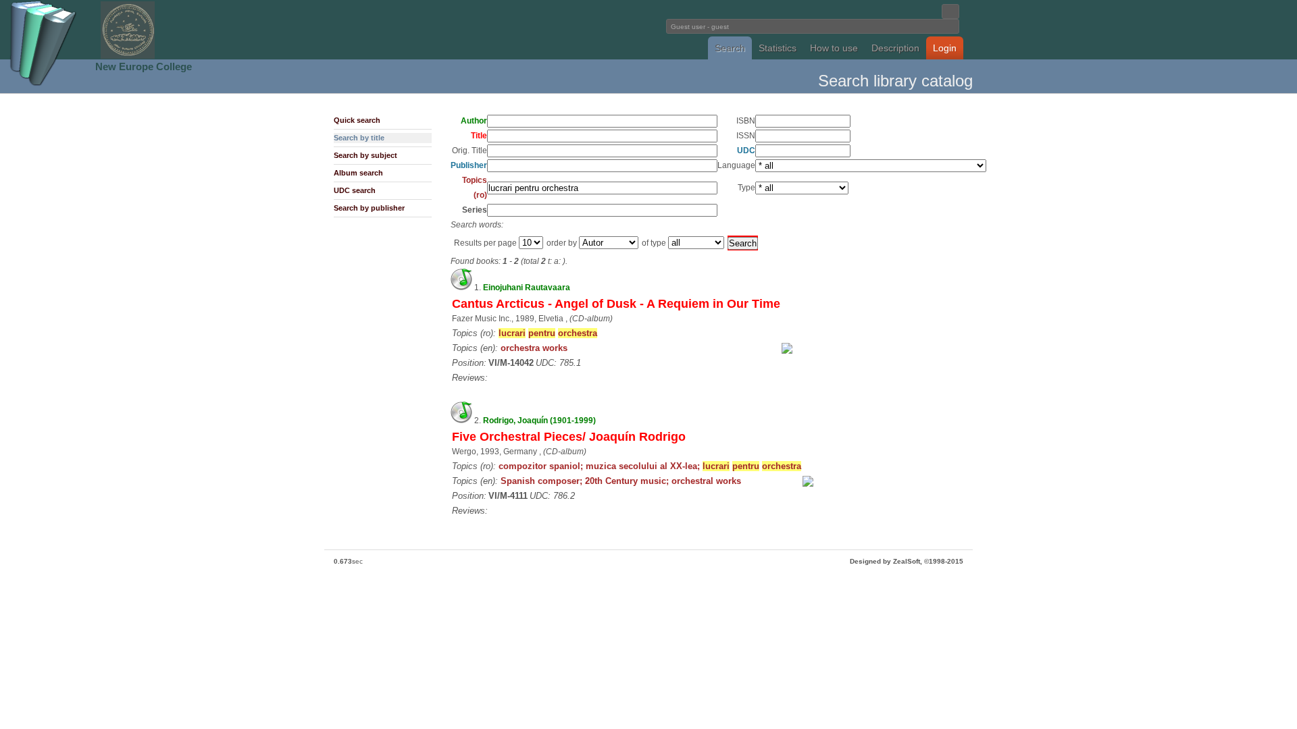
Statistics (777, 48)
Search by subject (365, 155)
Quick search (357, 120)
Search (730, 48)
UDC (746, 150)
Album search (358, 173)
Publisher (469, 165)
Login (945, 48)
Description (895, 48)
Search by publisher (369, 208)
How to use (834, 48)
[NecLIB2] (128, 56)
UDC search (355, 190)
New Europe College (143, 66)
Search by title (359, 138)
